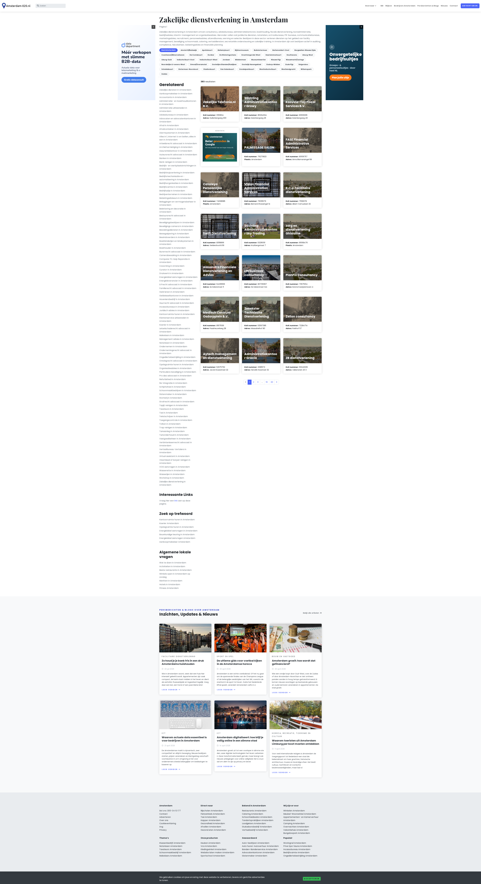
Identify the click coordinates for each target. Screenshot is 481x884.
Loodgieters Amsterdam (254, 823)
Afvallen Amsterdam (211, 826)
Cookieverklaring (167, 823)
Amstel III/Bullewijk (189, 50)
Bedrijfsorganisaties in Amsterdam (176, 183)
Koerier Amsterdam (169, 523)
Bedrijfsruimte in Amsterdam (173, 186)
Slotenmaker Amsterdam (254, 855)
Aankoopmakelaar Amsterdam (174, 541)
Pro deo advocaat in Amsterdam (175, 375)
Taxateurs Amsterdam (170, 849)
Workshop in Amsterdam (171, 477)
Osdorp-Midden (273, 64)
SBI (381, 6)
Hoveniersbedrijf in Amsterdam (174, 299)
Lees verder (170, 690)
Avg (161, 826)
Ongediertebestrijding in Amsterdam (177, 357)
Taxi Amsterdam (209, 817)
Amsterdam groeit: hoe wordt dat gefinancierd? (293, 662)
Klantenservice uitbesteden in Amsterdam (174, 319)
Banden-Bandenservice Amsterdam (260, 849)
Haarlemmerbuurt (273, 55)
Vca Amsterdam (209, 846)
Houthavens (292, 55)
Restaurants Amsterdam (254, 810)
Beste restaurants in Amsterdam (175, 570)
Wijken (388, 6)
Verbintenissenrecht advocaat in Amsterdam (175, 444)
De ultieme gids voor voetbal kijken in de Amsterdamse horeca (239, 662)
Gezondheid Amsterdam (213, 823)
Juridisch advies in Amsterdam (174, 310)
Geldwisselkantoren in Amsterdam (176, 295)
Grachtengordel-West (250, 55)
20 (272, 382)
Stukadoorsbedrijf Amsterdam (257, 826)
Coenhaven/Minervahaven (172, 55)
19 (267, 382)
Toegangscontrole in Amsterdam (175, 420)
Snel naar (369, 6)
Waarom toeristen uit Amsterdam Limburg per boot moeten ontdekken (295, 742)
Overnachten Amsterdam (296, 826)
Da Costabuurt (196, 55)
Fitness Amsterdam (169, 588)
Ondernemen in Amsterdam (173, 346)
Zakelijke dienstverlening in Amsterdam (172, 483)
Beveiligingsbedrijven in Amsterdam (176, 222)
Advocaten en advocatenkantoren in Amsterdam (177, 120)
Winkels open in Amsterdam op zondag (174, 575)
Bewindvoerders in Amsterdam (174, 237)
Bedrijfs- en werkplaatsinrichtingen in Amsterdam (177, 167)
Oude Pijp (289, 64)
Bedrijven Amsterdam (404, 6)
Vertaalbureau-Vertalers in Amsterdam (172, 451)
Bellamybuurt (224, 50)
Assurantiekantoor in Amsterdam (175, 150)
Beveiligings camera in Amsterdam (176, 226)
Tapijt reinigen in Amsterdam (173, 405)
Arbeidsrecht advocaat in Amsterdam (178, 143)
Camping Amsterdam (294, 823)
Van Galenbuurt (227, 69)
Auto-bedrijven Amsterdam (255, 843)
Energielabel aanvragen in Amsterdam (178, 277)
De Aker (211, 55)
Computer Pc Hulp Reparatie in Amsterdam (174, 261)
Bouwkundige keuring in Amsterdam (177, 534)
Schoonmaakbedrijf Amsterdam (175, 852)
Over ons (163, 820)
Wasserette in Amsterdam (172, 470)
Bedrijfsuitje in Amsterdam (172, 190)
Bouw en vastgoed (283, 656)
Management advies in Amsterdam (176, 339)
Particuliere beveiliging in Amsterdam (177, 371)
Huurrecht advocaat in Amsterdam (176, 303)
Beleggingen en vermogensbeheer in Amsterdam (177, 203)
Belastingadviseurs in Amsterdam (175, 198)
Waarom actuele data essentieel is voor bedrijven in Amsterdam (184, 739)
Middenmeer (240, 60)
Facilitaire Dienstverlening (179, 656)
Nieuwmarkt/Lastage (295, 60)
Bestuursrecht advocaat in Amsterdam (172, 217)
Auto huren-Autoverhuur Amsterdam (260, 846)
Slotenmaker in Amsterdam (173, 394)
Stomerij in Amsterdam (170, 397)
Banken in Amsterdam (170, 158)
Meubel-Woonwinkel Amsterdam (299, 813)
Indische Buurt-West (208, 60)
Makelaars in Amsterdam (171, 335)
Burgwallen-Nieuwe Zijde (305, 50)
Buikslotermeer (260, 50)
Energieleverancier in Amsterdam (176, 280)
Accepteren (312, 879)
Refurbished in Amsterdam (172, 379)
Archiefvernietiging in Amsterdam (176, 147)
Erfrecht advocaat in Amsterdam (175, 284)
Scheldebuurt (167, 69)
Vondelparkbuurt (246, 69)
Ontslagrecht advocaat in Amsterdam (178, 360)
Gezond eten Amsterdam (213, 830)
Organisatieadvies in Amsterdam (175, 368)
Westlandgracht (288, 69)
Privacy (163, 830)
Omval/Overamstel (198, 64)
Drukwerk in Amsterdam (171, 273)
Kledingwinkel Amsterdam (213, 849)
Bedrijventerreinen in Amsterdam (175, 194)
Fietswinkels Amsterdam (213, 813)
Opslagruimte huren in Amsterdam (176, 364)
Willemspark (306, 69)
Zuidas (164, 74)
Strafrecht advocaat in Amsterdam (176, 401)
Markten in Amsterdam (170, 580)
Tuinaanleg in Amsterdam (172, 431)
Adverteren (470, 6)
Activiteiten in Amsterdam (172, 566)
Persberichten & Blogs (428, 6)
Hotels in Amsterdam (169, 584)
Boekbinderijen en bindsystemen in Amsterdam (176, 243)
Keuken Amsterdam (210, 843)
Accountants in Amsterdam (173, 97)
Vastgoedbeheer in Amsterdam (175, 438)
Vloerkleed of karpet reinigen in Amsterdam (174, 462)
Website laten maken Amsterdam (217, 852)
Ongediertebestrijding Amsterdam (300, 855)
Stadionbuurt (209, 69)
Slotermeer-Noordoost (188, 69)
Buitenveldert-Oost (280, 50)
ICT (164, 733)
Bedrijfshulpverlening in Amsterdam (176, 172)
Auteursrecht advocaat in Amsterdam (178, 154)
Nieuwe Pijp (276, 60)
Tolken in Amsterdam (170, 423)
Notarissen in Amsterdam (171, 342)
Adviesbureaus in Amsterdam (173, 114)
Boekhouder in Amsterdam (172, 247)
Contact (454, 6)
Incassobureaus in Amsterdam (174, 306)
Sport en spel (225, 656)
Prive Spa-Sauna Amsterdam (297, 846)
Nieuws (444, 6)
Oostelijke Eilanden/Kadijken (224, 64)
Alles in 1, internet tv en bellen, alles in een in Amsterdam (177, 138)
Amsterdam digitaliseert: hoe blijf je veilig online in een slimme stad (240, 739)
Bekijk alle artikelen (311, 613)
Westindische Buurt (267, 69)
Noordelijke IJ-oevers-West (173, 64)
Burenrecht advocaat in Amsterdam (177, 251)
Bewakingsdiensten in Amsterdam (176, 229)
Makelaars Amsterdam (170, 855)
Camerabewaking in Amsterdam (175, 255)
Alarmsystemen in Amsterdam (174, 132)
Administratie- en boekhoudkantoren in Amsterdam (177, 103)
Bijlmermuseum (242, 50)
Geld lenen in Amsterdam (172, 291)
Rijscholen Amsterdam (212, 810)
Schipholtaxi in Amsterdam (172, 386)
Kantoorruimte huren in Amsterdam (177, 314)
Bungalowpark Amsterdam (296, 833)
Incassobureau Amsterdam (296, 849)
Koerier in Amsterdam (170, 324)
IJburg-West (307, 55)
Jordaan (226, 60)
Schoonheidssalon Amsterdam (257, 817)
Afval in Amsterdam (169, 125)
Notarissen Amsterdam (170, 846)
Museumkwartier (258, 60)
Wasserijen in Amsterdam (172, 474)
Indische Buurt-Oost (185, 60)
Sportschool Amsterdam (213, 855)
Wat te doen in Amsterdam (172, 562)
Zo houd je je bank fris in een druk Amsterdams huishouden (183, 662)
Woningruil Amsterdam (294, 843)
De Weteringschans (227, 55)
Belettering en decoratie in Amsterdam (172, 210)
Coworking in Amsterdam (171, 266)
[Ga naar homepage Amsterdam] (17, 6)
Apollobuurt (207, 50)
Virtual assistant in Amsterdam (174, 456)
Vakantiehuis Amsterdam (295, 830)
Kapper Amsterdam (210, 820)
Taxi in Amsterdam (168, 412)
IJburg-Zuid (166, 60)
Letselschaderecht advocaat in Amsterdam (174, 330)
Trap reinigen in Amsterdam (173, 427)
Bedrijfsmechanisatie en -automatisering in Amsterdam (174, 178)
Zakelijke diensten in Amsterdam (175, 89)
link (176, 500)
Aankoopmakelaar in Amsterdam (175, 93)
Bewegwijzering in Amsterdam (174, 233)
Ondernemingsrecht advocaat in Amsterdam (175, 352)
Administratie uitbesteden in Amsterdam (173, 109)
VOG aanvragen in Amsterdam (174, 466)
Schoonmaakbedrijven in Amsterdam (177, 390)
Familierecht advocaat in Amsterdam (177, 288)
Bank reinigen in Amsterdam (173, 162)
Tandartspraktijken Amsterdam (257, 820)
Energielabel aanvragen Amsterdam (177, 538)
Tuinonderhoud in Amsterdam (174, 434)
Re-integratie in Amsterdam (173, 383)
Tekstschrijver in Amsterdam (173, 416)
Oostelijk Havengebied (251, 64)
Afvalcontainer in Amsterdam (174, 129)
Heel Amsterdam (168, 50)
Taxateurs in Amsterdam (171, 409)
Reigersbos (303, 64)
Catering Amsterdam (252, 813)
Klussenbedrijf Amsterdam (172, 843)
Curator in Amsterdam (170, 269)
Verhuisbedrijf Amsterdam (255, 830)
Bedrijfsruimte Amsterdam (296, 852)
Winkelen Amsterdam (294, 810)
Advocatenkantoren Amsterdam (258, 852)
